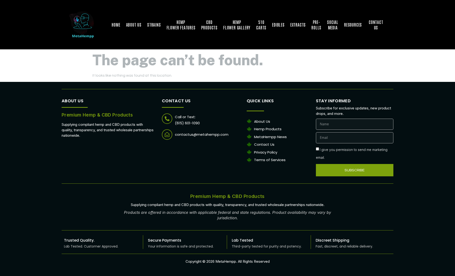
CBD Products (209, 24)
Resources (353, 24)
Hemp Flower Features (181, 24)
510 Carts (261, 24)
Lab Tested (242, 240)
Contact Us (376, 24)
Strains (154, 24)
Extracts (298, 24)
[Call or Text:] (167, 118)
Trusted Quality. (79, 240)
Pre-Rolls (316, 24)
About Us (133, 24)
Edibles (278, 24)
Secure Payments (164, 240)
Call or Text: (185, 116)
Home (116, 24)
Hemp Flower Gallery (236, 24)
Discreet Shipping (332, 240)
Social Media (332, 24)
